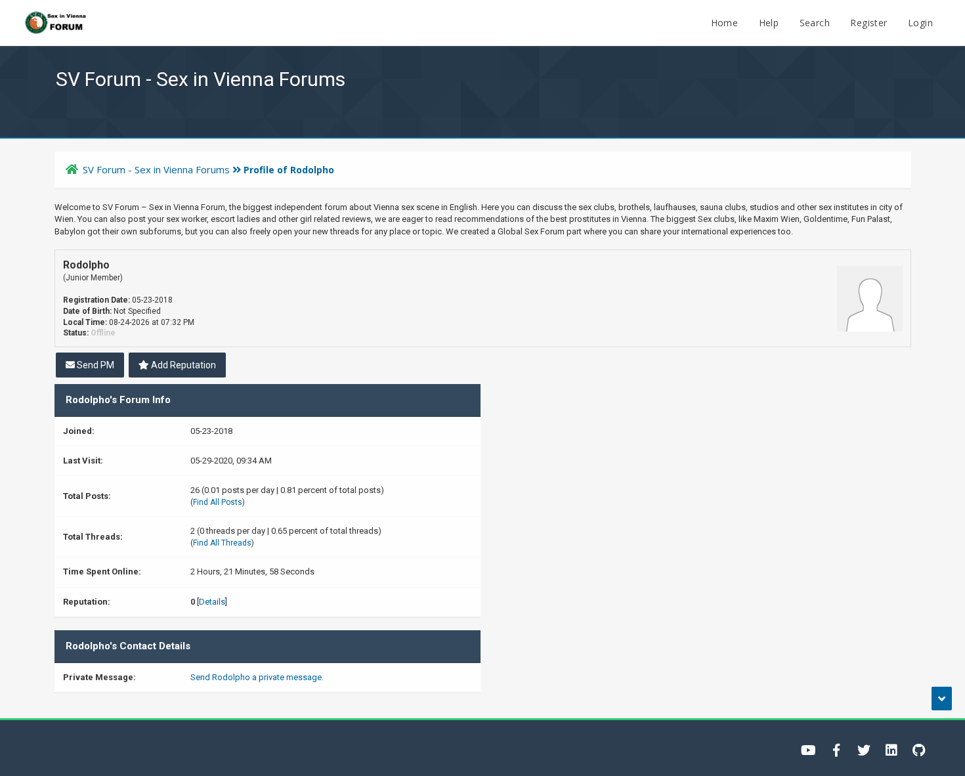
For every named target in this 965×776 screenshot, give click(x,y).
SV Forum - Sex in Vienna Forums (156, 169)
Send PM (94, 365)
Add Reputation (182, 365)
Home (725, 22)
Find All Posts (217, 502)
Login (920, 22)
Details (212, 602)
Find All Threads (222, 543)
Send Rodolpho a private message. (257, 677)
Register (868, 22)
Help (769, 22)
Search (815, 22)
